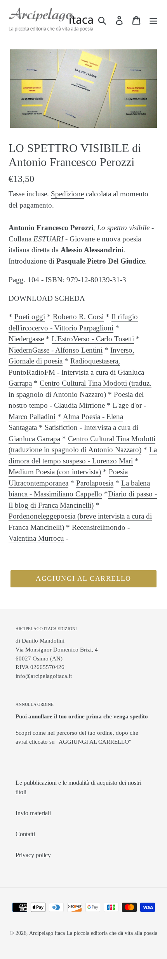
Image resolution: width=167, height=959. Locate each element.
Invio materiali (33, 813)
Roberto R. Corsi (78, 317)
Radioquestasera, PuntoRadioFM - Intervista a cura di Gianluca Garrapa (76, 372)
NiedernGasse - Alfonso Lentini (56, 350)
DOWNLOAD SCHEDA (47, 298)
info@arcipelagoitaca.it (44, 676)
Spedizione (67, 194)
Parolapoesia (94, 483)
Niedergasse (26, 339)
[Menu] (153, 19)
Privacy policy (33, 855)
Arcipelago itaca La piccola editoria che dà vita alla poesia (93, 933)
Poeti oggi (29, 317)
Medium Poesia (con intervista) (55, 472)
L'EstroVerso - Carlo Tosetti (93, 339)
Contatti (25, 834)
